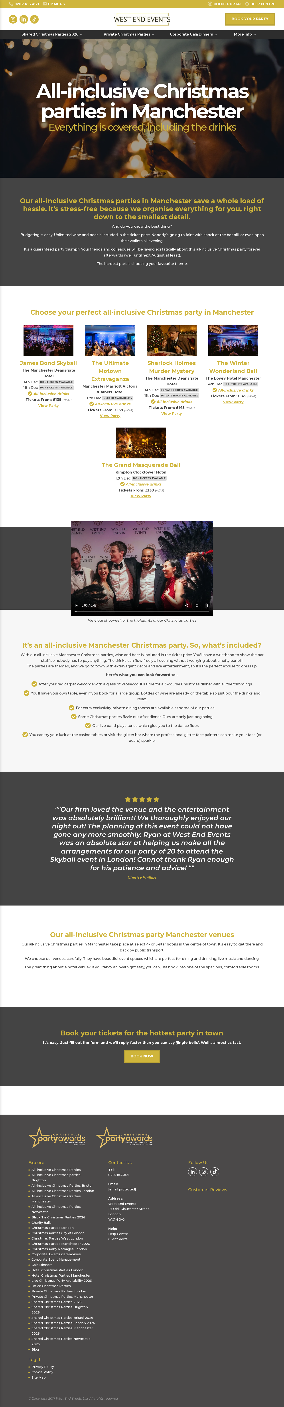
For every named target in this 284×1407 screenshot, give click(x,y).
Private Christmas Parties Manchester (62, 1297)
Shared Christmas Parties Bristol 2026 (62, 1318)
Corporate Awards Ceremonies (56, 1254)
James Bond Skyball (48, 363)
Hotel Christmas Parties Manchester (61, 1276)
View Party (48, 406)
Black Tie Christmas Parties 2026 (58, 1217)
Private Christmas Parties (127, 34)
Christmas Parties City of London (58, 1233)
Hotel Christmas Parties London (57, 1270)
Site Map (39, 1377)
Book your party (250, 19)
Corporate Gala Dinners (191, 34)
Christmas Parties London (53, 1228)
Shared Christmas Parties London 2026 (63, 1323)
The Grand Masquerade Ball (141, 465)
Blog (35, 1349)
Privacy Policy (43, 1367)
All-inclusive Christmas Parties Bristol (62, 1186)
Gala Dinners (42, 1265)
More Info (243, 34)
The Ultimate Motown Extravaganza (110, 371)
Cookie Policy (42, 1372)
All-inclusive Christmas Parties (56, 1170)
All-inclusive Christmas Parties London (63, 1191)
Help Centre (118, 1234)
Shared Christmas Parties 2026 (50, 34)
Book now (142, 1056)
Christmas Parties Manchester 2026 (61, 1244)
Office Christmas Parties (51, 1286)
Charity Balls (41, 1223)
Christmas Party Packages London (59, 1249)
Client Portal (118, 1239)
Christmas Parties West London (57, 1238)
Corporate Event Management (56, 1260)
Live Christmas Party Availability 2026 (62, 1281)
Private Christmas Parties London (59, 1291)
